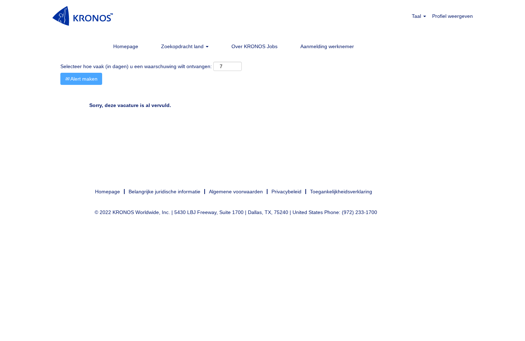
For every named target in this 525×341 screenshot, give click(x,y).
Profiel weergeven (452, 16)
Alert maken (83, 79)
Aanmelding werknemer (327, 46)
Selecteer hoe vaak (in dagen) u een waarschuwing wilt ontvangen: (136, 66)
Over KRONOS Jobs (254, 46)
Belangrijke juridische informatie (164, 191)
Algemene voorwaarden (236, 191)
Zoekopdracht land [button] (183, 46)
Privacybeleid (286, 191)
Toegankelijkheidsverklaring (341, 191)
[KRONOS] (82, 16)
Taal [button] (417, 16)
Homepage (125, 46)
